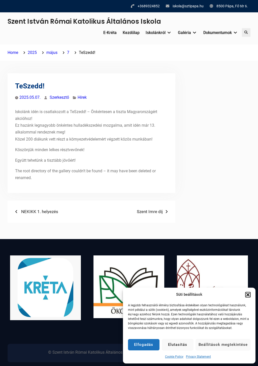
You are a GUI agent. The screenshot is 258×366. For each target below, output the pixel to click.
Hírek (82, 97)
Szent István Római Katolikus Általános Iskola (84, 21)
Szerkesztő (59, 97)
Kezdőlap (131, 32)
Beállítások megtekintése (223, 344)
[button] (247, 294)
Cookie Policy (174, 356)
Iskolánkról (156, 32)
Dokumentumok (217, 32)
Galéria (184, 32)
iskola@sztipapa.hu (188, 6)
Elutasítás (177, 344)
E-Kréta (110, 32)
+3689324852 (149, 6)
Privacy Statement (198, 356)
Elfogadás (143, 344)
